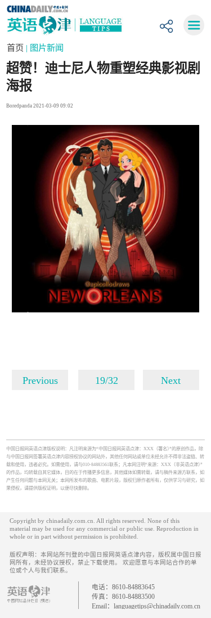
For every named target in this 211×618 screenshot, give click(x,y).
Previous (40, 380)
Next (171, 380)
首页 (16, 47)
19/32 (106, 380)
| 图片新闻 (45, 47)
